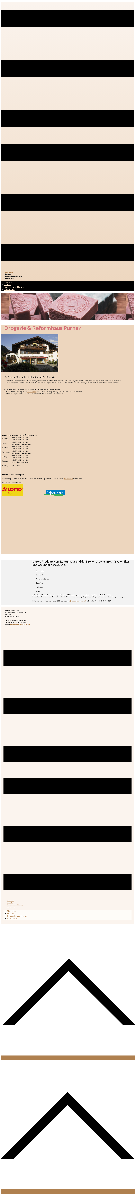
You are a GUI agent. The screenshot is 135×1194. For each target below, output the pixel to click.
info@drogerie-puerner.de (77, 601)
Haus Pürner (31, 392)
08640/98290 (68, 479)
